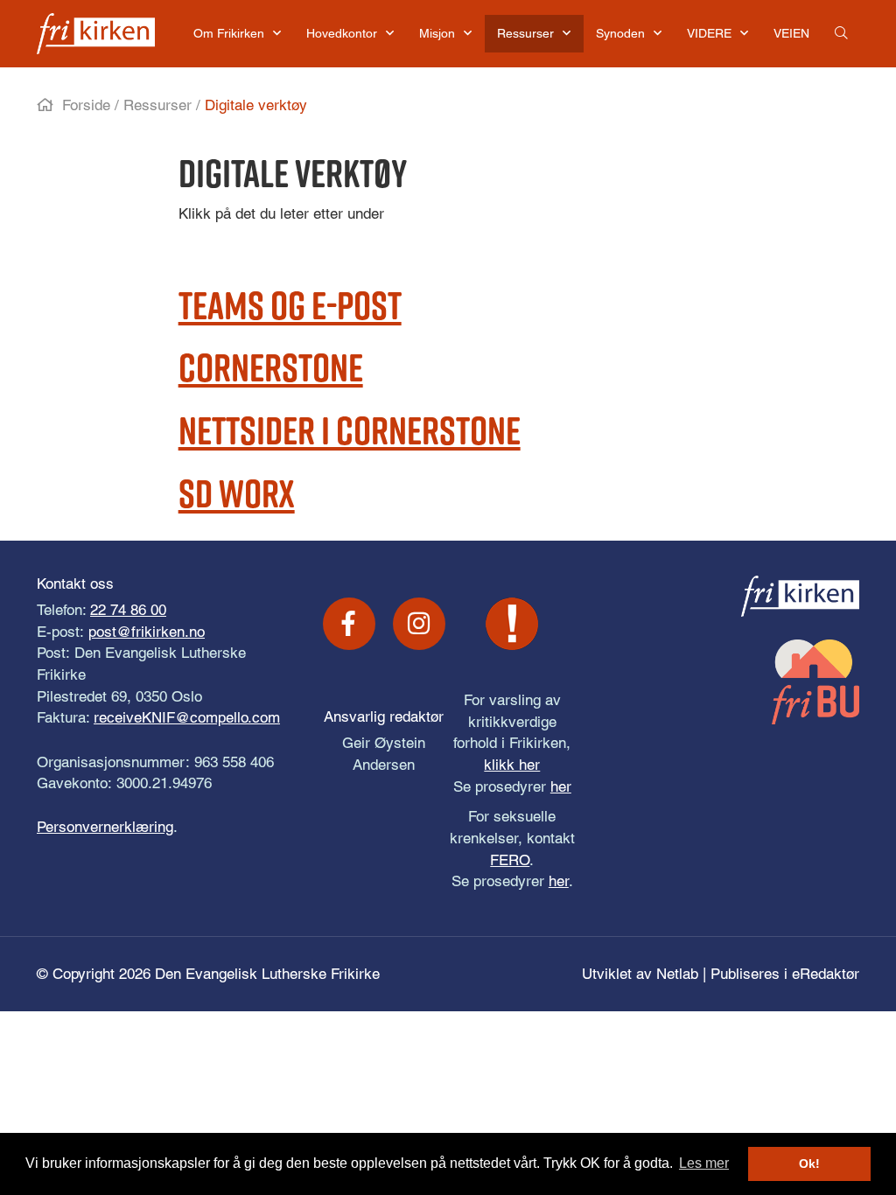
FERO (509, 860)
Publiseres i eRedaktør (784, 973)
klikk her (512, 764)
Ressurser (157, 105)
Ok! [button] (809, 1164)
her (560, 786)
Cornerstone (270, 367)
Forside (86, 105)
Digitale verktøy (256, 105)
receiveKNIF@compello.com (187, 717)
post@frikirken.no (146, 631)
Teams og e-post (290, 304)
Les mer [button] (704, 1163)
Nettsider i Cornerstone (349, 430)
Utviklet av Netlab (640, 973)
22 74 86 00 (128, 609)
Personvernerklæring (105, 826)
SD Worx (236, 493)
